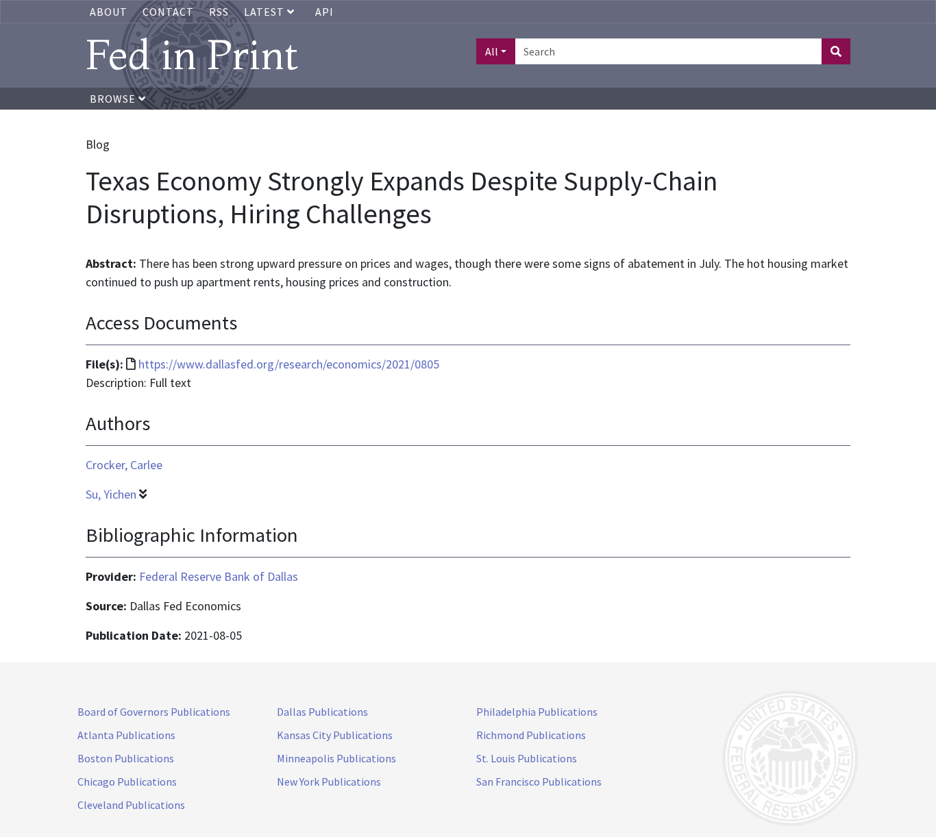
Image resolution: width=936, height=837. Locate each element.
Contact (168, 11)
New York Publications (329, 781)
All (491, 51)
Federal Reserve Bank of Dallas (218, 576)
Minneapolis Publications (336, 758)
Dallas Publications (322, 712)
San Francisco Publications (539, 781)
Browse (114, 98)
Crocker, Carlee (124, 465)
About (108, 11)
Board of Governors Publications (153, 712)
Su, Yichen (111, 494)
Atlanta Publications (126, 735)
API (324, 11)
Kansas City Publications (335, 735)
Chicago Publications (127, 781)
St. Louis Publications (526, 758)
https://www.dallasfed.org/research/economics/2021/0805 (288, 364)
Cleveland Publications (131, 805)
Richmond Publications (531, 735)
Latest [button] (265, 11)
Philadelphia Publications (537, 712)
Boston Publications (125, 758)
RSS (219, 11)
